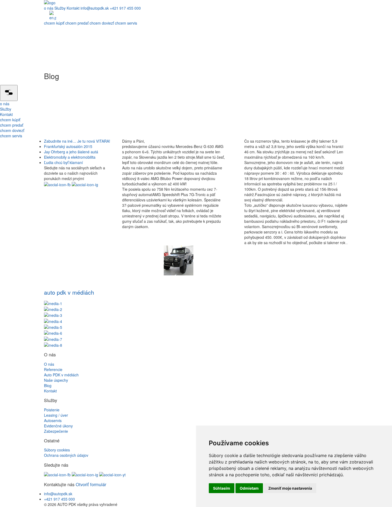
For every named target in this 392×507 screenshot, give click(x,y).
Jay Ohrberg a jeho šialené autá (71, 151)
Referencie (53, 369)
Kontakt (73, 8)
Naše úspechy (56, 380)
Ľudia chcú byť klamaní (63, 162)
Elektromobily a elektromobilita (69, 157)
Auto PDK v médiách (61, 374)
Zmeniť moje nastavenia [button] (290, 488)
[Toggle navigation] (9, 93)
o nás (49, 8)
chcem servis (126, 23)
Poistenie (51, 409)
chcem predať (77, 23)
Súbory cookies (57, 450)
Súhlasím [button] (221, 488)
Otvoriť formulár (91, 484)
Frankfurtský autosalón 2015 (68, 146)
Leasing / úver (56, 415)
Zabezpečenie (56, 431)
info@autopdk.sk (95, 8)
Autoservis (53, 420)
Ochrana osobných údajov (66, 455)
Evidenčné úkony (58, 425)
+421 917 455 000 (125, 8)
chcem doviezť (102, 23)
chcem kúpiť (54, 23)
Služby (60, 8)
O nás (49, 364)
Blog (47, 385)
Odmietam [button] (249, 488)
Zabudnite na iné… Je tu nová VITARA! (77, 141)
